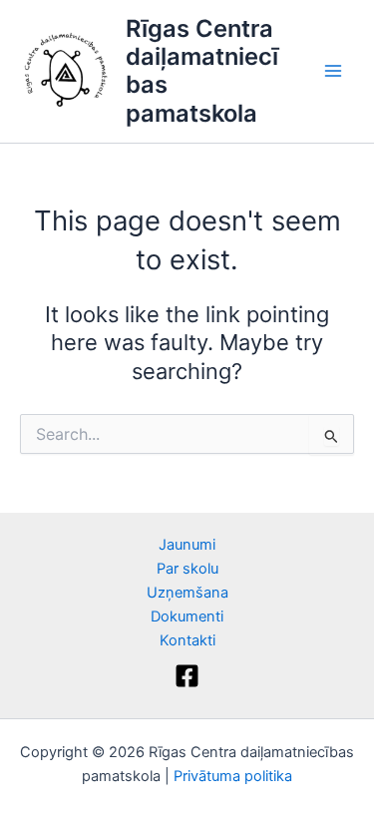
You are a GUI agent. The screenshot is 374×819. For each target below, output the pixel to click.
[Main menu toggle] (333, 72)
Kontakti (187, 640)
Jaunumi (187, 545)
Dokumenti (187, 616)
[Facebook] (187, 675)
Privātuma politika (233, 776)
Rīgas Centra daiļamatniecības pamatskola (202, 71)
